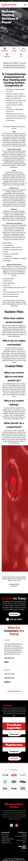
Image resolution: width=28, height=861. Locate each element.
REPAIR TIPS (6, 841)
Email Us (23, 850)
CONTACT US (6, 843)
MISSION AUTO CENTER (10, 63)
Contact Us (14, 586)
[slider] (7, 640)
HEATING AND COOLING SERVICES (14, 67)
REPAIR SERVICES (8, 839)
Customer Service (14, 584)
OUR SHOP (5, 835)
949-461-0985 (11, 810)
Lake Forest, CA (9, 658)
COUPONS (5, 837)
